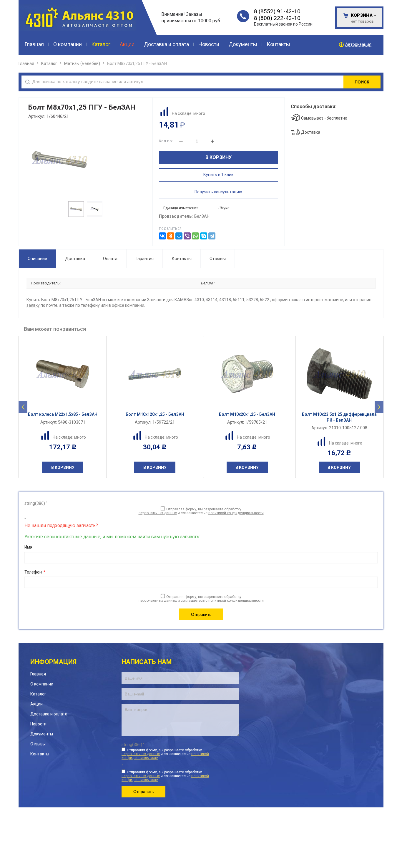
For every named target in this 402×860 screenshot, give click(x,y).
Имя (28, 547)
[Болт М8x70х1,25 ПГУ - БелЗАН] (85, 160)
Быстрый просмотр (65, 403)
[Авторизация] (399, 3)
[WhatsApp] (195, 235)
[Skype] (203, 235)
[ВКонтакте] (162, 235)
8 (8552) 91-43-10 (277, 11)
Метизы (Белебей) (82, 63)
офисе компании (128, 305)
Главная (26, 63)
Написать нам (147, 661)
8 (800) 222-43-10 (277, 18)
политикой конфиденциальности (236, 513)
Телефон (34, 572)
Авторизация (358, 44)
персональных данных (158, 513)
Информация (53, 661)
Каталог (49, 63)
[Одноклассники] (170, 235)
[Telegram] (211, 235)
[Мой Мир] (178, 235)
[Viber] (187, 235)
